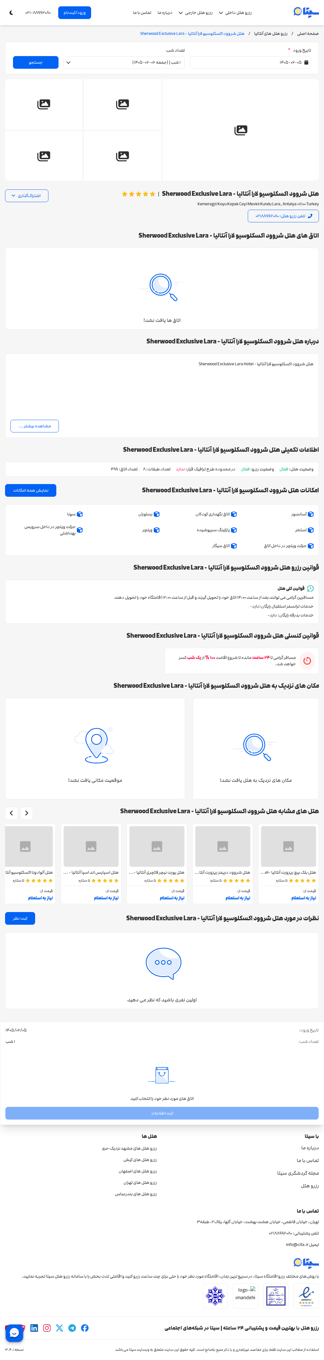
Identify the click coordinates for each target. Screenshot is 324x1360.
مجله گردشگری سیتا (298, 1173)
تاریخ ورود (299, 50)
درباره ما (165, 13)
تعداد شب (175, 50)
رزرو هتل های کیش (140, 1160)
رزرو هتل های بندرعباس (136, 1194)
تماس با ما (142, 13)
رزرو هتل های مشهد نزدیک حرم (129, 1148)
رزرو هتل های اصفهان (138, 1171)
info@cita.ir (297, 1245)
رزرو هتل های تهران (140, 1182)
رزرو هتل (310, 1185)
